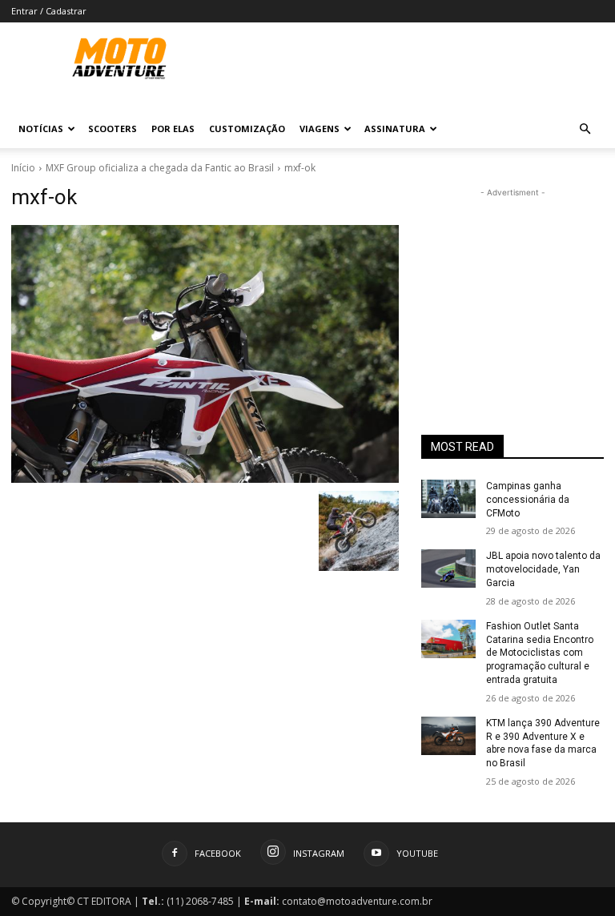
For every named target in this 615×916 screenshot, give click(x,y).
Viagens (319, 129)
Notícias (40, 129)
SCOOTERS (112, 129)
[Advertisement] (512, 281)
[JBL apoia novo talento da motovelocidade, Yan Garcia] (448, 568)
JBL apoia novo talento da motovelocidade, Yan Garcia (543, 569)
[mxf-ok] (205, 354)
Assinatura (394, 129)
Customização (247, 129)
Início (23, 168)
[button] (584, 129)
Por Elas (173, 129)
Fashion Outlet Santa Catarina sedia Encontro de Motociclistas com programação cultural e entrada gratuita (539, 653)
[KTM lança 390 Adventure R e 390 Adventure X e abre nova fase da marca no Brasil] (448, 736)
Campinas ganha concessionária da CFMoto (527, 499)
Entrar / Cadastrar (48, 11)
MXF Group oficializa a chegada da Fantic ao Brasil (160, 168)
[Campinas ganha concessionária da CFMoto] (448, 499)
